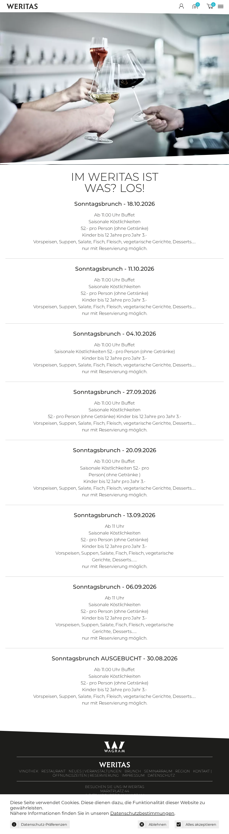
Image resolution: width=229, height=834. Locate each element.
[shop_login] (181, 7)
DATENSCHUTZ (161, 775)
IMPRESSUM (133, 775)
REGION (182, 771)
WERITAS (22, 6)
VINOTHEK (28, 771)
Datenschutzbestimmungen (142, 813)
